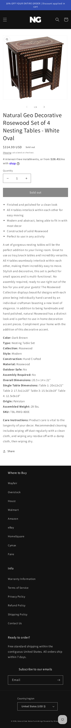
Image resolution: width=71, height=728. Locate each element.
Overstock (14, 492)
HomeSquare (16, 536)
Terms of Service (18, 587)
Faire (11, 554)
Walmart (13, 510)
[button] (5, 19)
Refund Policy (16, 605)
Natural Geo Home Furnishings (30, 721)
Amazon (13, 518)
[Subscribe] (58, 680)
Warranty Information (22, 579)
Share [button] (11, 451)
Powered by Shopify (51, 721)
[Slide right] (44, 107)
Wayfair (12, 483)
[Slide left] (26, 107)
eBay (11, 527)
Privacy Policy (16, 596)
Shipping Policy (17, 614)
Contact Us (15, 623)
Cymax (12, 545)
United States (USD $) (33, 706)
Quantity (8, 170)
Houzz (12, 501)
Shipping (7, 152)
